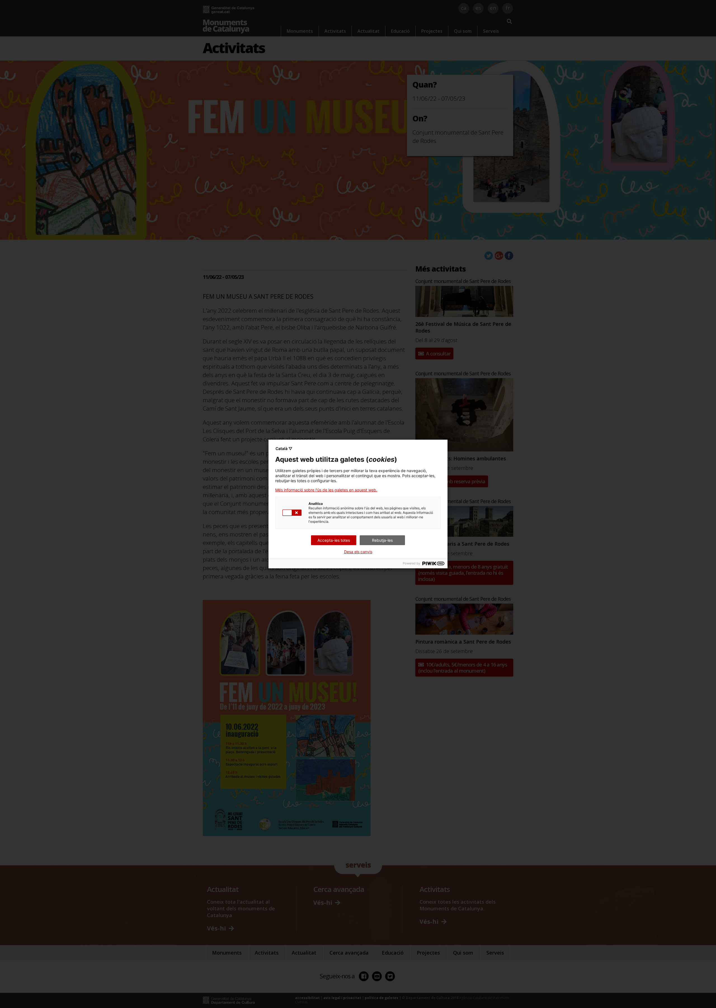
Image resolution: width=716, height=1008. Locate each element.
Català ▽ (283, 448)
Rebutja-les (382, 540)
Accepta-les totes (333, 540)
